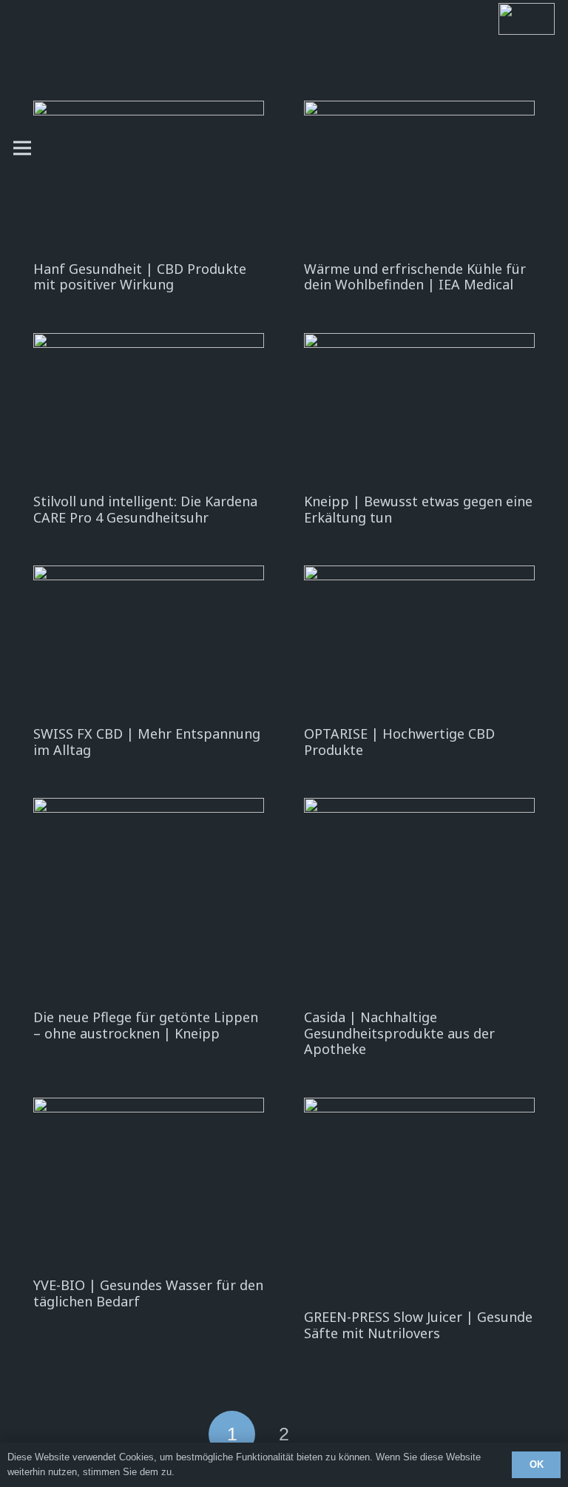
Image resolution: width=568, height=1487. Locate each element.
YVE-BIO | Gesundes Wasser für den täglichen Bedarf (148, 1293)
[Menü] (22, 148)
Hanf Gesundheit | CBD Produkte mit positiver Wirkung (139, 277)
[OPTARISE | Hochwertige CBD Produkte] (419, 642)
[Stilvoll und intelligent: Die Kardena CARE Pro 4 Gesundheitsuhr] (148, 410)
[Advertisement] (298, 148)
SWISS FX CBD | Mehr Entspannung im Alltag (146, 742)
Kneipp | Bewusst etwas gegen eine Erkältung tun (418, 509)
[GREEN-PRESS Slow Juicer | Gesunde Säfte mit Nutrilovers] (419, 1200)
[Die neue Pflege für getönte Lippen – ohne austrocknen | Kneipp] (148, 900)
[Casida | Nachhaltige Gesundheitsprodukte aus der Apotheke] (419, 900)
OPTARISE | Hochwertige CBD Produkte (399, 742)
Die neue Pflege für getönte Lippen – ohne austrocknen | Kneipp (145, 1025)
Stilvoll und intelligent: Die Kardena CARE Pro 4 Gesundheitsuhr (145, 509)
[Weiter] (336, 1434)
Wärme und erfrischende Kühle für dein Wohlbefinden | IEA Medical (415, 277)
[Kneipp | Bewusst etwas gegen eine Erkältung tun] (419, 410)
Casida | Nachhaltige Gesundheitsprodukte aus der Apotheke (399, 1033)
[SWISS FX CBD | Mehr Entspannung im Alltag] (148, 642)
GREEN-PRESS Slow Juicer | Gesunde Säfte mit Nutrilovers (418, 1325)
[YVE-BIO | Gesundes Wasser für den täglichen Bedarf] (148, 1184)
